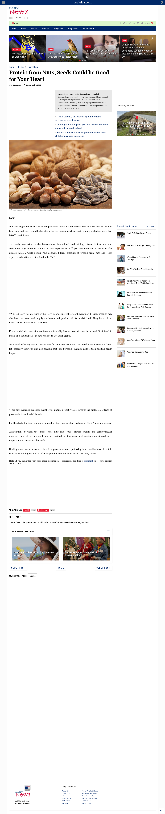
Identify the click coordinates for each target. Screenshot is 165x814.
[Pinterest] (138, 23)
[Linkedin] (134, 23)
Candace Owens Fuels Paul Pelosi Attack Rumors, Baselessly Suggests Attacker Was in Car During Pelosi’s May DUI (137, 50)
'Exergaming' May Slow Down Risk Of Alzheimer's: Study (82, 553)
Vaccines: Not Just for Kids (137, 352)
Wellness (45, 29)
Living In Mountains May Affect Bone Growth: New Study (136, 125)
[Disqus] (60, 611)
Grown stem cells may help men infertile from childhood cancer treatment (80, 134)
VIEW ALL (151, 226)
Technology (16, 49)
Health (23, 29)
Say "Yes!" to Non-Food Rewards (140, 269)
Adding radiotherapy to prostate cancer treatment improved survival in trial (82, 126)
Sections (88, 29)
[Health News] (18, 18)
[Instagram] (130, 23)
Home (14, 29)
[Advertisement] (109, 13)
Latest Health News (127, 226)
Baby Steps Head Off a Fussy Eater (141, 340)
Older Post (103, 568)
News (51, 49)
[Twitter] (142, 23)
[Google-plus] (125, 23)
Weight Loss (58, 29)
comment (88, 460)
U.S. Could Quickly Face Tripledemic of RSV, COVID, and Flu (100, 53)
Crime (124, 40)
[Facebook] (120, 23)
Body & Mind (73, 29)
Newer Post (18, 568)
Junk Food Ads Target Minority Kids (141, 246)
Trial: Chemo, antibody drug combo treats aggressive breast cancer (78, 118)
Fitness (34, 29)
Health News (33, 67)
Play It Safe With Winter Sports (139, 233)
